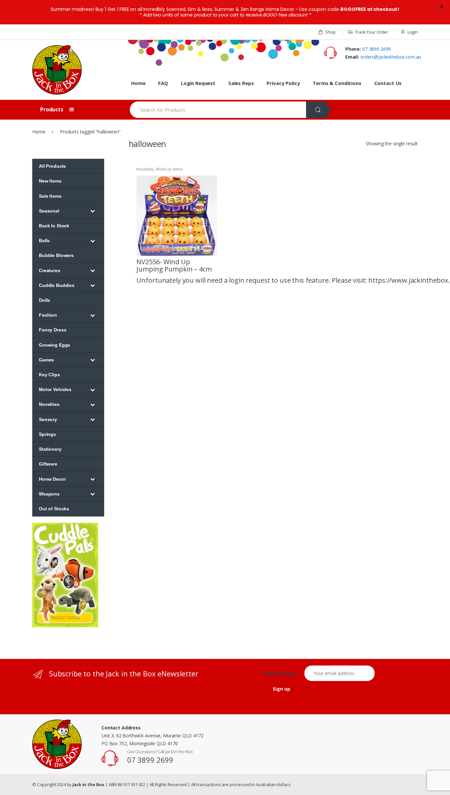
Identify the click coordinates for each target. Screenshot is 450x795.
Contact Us (388, 83)
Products (52, 109)
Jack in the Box (88, 784)
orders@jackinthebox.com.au (390, 57)
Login (413, 32)
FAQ (163, 83)
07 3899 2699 (376, 49)
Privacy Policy (283, 83)
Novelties (145, 169)
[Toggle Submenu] (92, 211)
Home (138, 83)
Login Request (198, 83)
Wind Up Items (169, 169)
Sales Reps (241, 83)
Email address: (283, 673)
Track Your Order (371, 32)
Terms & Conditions (337, 83)
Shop (330, 32)
